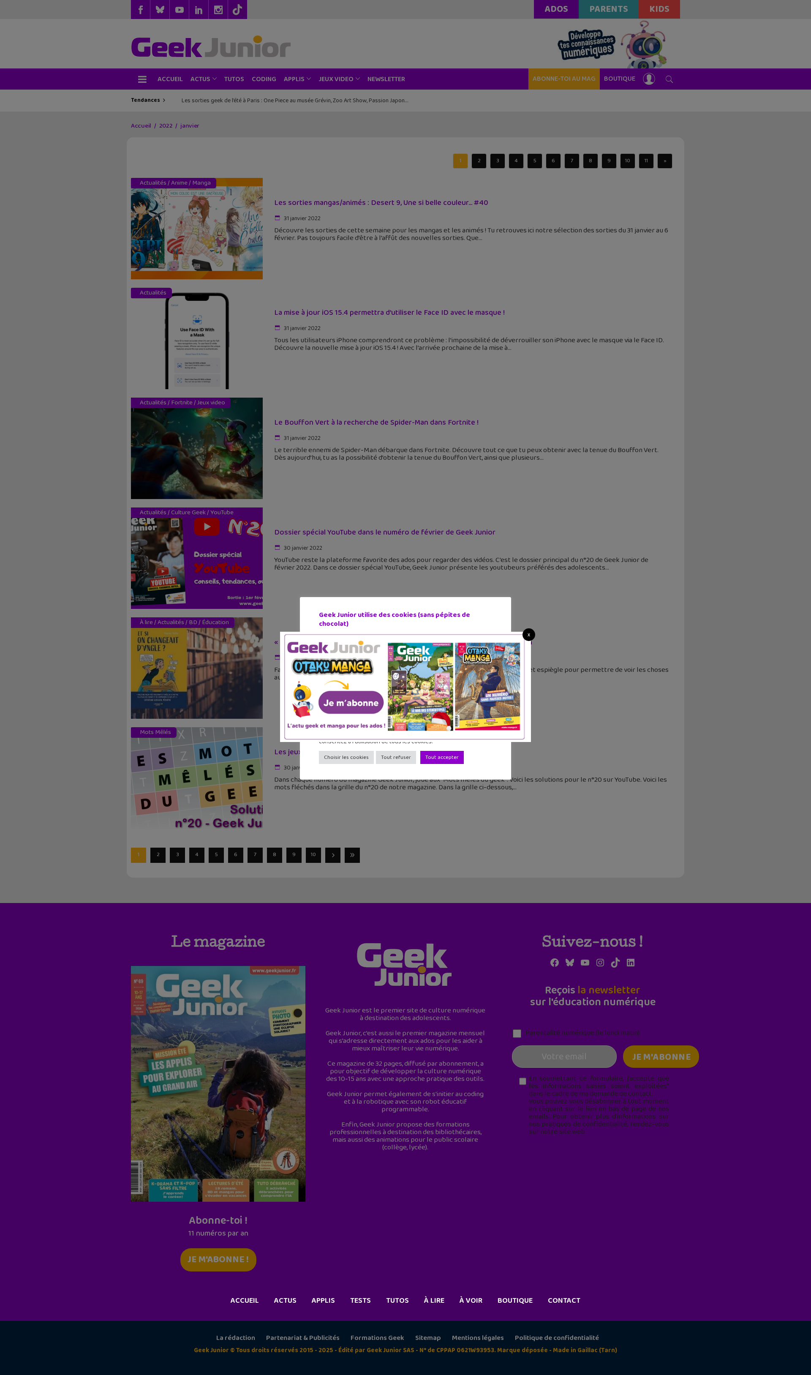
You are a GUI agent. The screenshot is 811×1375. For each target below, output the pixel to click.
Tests (360, 1301)
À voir (471, 1301)
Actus (285, 1301)
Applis (323, 1301)
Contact (564, 1301)
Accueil (245, 1301)
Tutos (397, 1301)
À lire (434, 1301)
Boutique (515, 1301)
